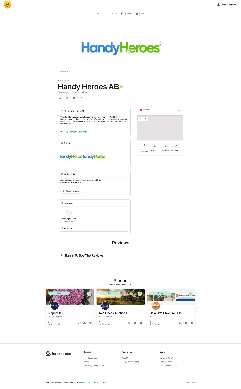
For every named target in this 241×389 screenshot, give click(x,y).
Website (165, 151)
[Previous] (45, 308)
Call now (154, 151)
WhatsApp (175, 151)
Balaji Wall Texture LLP (165, 313)
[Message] (74, 98)
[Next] (195, 308)
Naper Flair (55, 313)
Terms (96, 382)
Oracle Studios (84, 382)
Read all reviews (72, 191)
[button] (60, 98)
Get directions (143, 151)
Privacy (104, 382)
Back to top (191, 383)
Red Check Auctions (113, 313)
